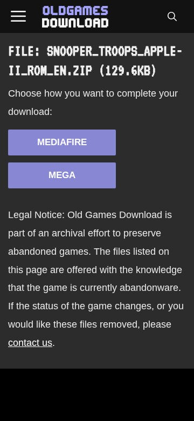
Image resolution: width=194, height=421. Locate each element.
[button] (172, 16)
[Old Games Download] (75, 17)
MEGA (61, 175)
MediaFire (62, 142)
